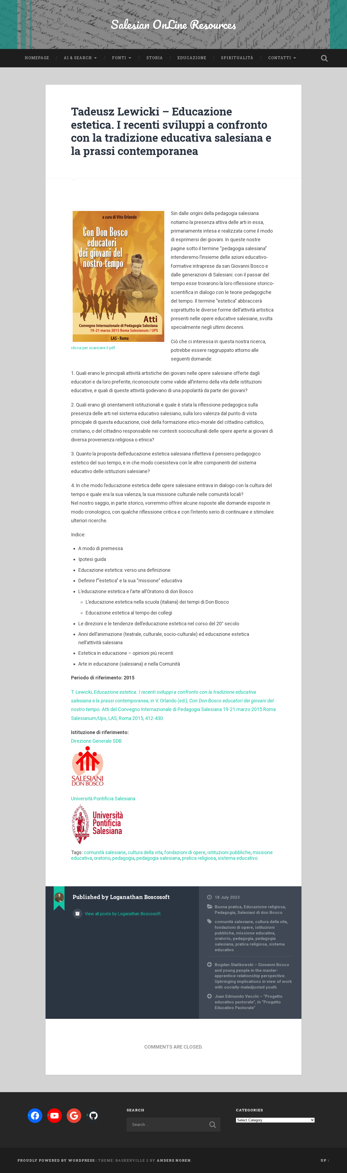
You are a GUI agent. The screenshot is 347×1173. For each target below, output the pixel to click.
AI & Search (78, 57)
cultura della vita (145, 852)
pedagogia (123, 858)
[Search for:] (173, 1125)
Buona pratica (228, 906)
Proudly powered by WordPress (56, 1160)
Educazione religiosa (264, 906)
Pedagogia (225, 912)
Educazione (192, 57)
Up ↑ (325, 1160)
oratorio (102, 858)
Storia (154, 57)
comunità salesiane (105, 852)
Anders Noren (174, 1160)
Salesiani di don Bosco (259, 912)
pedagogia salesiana (158, 858)
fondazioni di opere (184, 852)
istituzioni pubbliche (229, 852)
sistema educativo (238, 858)
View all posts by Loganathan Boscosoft (122, 913)
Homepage (37, 57)
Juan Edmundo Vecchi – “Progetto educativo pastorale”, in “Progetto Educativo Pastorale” (248, 1002)
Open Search (324, 58)
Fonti (119, 57)
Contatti (279, 57)
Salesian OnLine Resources (173, 24)
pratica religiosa (199, 858)
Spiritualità (237, 57)
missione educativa (255, 933)
